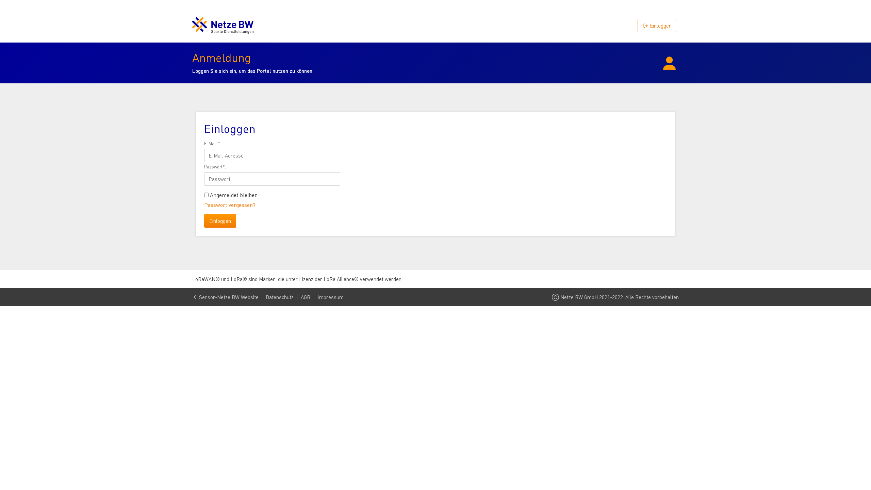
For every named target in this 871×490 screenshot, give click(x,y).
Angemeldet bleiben (234, 195)
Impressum (330, 297)
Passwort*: (215, 166)
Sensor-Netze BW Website (229, 297)
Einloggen (661, 25)
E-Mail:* (212, 143)
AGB (305, 297)
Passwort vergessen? (230, 204)
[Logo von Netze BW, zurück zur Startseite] (222, 25)
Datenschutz (280, 297)
